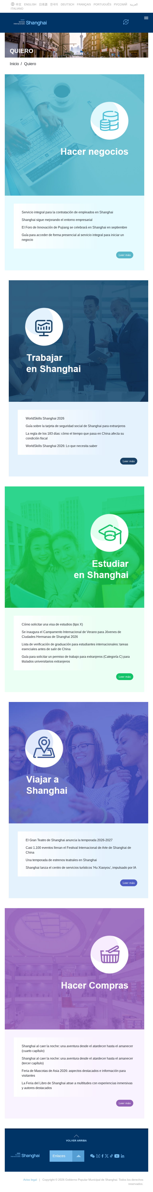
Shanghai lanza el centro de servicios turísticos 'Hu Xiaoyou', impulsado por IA (81, 867)
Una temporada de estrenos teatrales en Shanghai (61, 860)
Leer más (125, 255)
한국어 (54, 4)
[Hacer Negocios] (74, 134)
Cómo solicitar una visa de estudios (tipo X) (52, 624)
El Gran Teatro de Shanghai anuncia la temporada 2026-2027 (69, 840)
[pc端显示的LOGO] (30, 23)
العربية (134, 4)
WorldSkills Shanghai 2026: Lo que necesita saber (61, 446)
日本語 (43, 4)
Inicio (14, 64)
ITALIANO (17, 8)
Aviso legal (30, 1179)
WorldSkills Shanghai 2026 (45, 418)
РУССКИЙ (120, 4)
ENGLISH (30, 4)
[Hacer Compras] (74, 968)
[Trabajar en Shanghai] (78, 340)
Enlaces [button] (59, 1156)
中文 (18, 4)
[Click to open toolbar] (125, 22)
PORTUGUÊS (102, 4)
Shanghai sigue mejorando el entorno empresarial (57, 220)
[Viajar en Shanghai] (78, 762)
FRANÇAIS (84, 4)
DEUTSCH (67, 4)
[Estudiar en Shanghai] (74, 546)
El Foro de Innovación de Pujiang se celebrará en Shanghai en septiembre (74, 227)
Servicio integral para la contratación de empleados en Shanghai (67, 212)
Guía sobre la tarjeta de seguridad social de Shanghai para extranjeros (75, 426)
